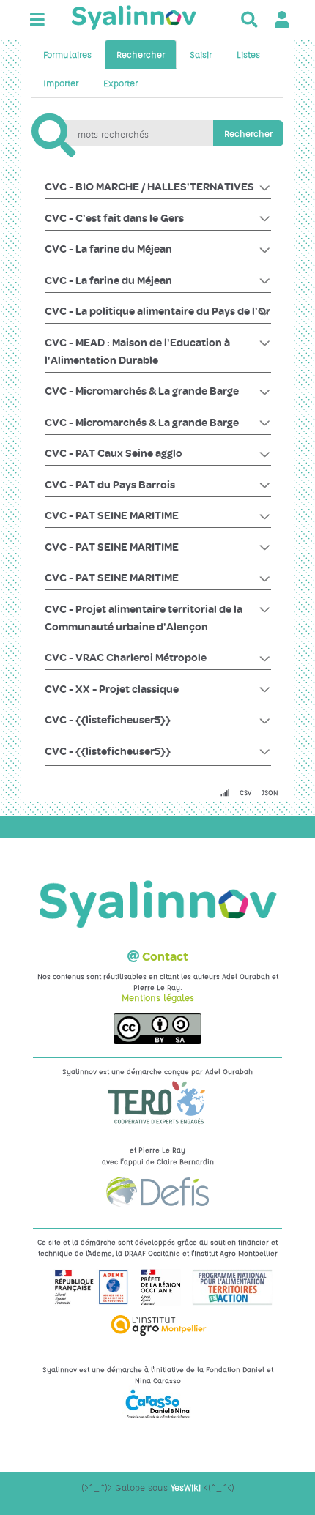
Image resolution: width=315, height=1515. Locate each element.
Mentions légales (158, 997)
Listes (248, 54)
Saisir (201, 54)
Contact (165, 957)
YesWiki (186, 1487)
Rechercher (140, 54)
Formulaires (67, 54)
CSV (245, 792)
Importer (60, 83)
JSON (270, 792)
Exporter (120, 83)
